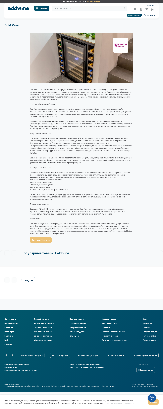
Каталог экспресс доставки (114, 340)
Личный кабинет (151, 336)
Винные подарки (77, 331)
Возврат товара (108, 319)
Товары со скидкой (43, 327)
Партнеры (9, 331)
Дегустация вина (78, 327)
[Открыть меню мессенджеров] (152, 398)
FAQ (6, 340)
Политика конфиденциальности (16, 364)
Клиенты (8, 327)
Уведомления (149, 340)
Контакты (147, 323)
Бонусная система (109, 336)
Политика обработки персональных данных (20, 370)
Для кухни (74, 336)
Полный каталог (42, 319)
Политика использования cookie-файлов (85, 364)
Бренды (27, 280)
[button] (125, 8)
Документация (150, 331)
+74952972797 (150, 5)
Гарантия (105, 327)
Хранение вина (77, 319)
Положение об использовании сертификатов (87, 367)
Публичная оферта (11, 367)
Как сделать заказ (43, 331)
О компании (10, 319)
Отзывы (146, 327)
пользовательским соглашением (119, 403)
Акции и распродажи (44, 323)
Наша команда (11, 323)
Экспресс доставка (43, 336)
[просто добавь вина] (18, 8)
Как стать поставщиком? (113, 331)
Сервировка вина (78, 323)
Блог (145, 319)
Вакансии (8, 336)
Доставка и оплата (43, 340)
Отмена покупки (109, 323)
